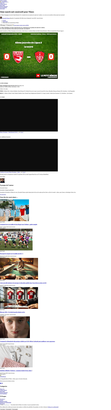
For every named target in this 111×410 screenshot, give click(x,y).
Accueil (4, 20)
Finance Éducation (4, 6)
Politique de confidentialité (53, 407)
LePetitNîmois (6, 404)
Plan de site (2, 403)
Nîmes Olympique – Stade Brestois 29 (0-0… (9, 132)
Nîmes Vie (2, 2)
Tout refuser (3, 409)
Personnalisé (8, 409)
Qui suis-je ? (2, 399)
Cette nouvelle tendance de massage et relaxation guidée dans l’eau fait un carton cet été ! (23, 283)
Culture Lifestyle (3, 4)
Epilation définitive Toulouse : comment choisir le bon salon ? (16, 370)
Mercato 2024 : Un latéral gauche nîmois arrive (12, 312)
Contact (1, 400)
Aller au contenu (3, 0)
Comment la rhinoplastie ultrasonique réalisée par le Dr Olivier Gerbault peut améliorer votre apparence (27, 341)
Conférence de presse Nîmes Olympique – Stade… (10, 172)
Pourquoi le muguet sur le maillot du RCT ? (11, 253)
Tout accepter (14, 409)
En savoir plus (3, 194)
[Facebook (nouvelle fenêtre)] (1, 383)
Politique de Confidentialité (5, 402)
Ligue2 (21, 132)
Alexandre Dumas (6, 18)
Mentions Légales (3, 401)
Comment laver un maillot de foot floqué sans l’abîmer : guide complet (18, 224)
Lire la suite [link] (2, 228)
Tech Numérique (3, 7)
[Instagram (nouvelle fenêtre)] (2, 383)
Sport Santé (2, 5)
